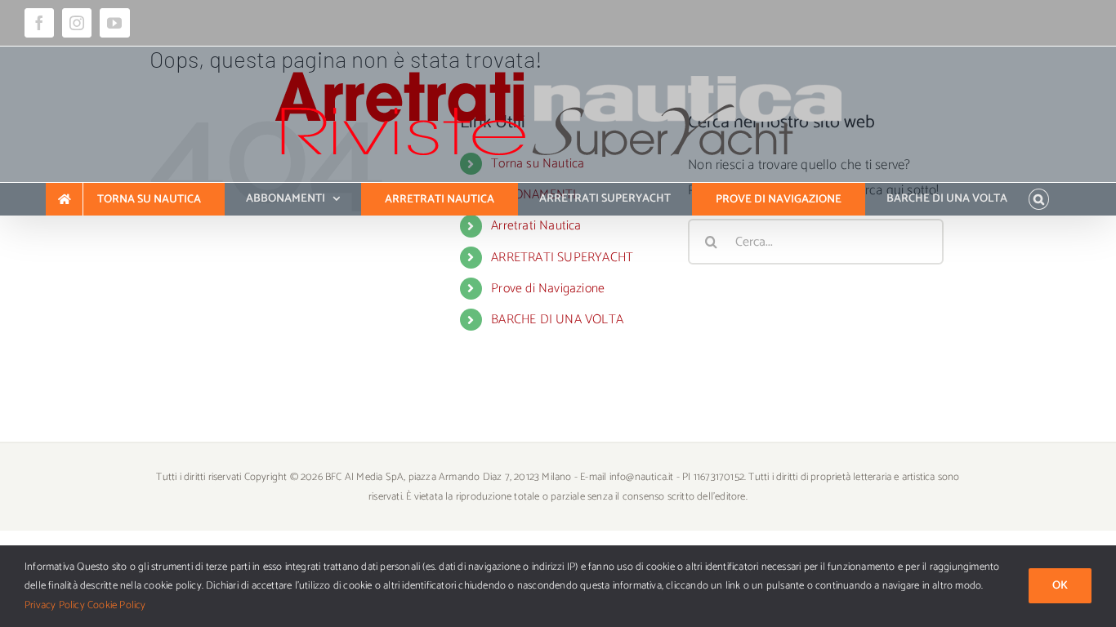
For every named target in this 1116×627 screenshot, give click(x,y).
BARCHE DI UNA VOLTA (557, 320)
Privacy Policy (55, 605)
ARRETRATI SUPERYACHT (562, 258)
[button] (1039, 199)
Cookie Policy (116, 605)
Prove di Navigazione (548, 289)
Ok (1060, 585)
